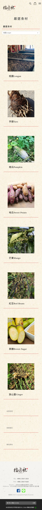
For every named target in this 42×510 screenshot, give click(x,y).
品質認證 (10, 411)
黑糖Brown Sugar (17, 349)
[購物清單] (35, 3)
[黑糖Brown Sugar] (21, 331)
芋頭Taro (12, 121)
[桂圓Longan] (21, 58)
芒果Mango (14, 258)
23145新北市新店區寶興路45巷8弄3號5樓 (24, 486)
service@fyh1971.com (24, 485)
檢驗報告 (10, 428)
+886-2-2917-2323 (23, 478)
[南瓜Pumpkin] (21, 149)
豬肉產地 (10, 444)
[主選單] (40, 3)
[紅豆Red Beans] (21, 285)
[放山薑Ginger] (21, 376)
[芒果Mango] (21, 240)
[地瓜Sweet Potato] (21, 194)
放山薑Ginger (15, 394)
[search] (30, 4)
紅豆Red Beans (15, 303)
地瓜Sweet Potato (17, 212)
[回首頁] (9, 8)
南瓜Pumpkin (14, 167)
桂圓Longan (14, 76)
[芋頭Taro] (21, 103)
